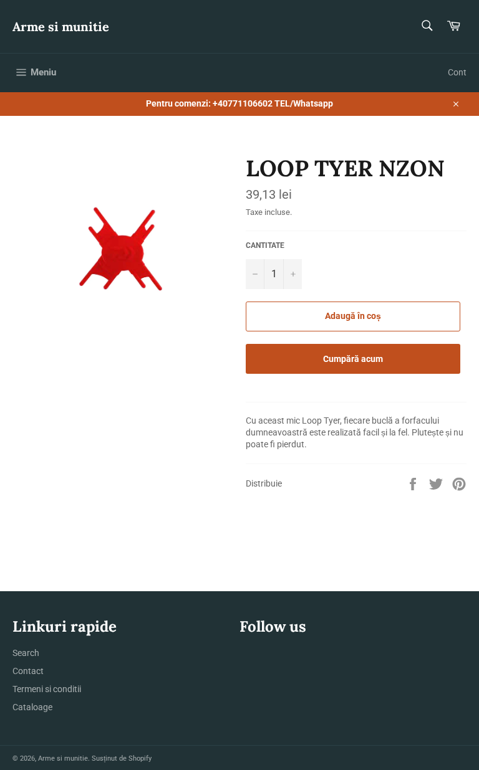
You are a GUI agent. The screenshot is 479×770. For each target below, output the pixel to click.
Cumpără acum (353, 359)
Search (25, 653)
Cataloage (32, 707)
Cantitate (265, 245)
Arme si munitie (60, 26)
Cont (457, 72)
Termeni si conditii (46, 689)
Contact (28, 671)
